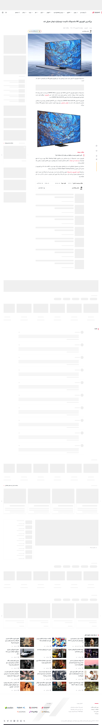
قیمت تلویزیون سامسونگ (73, 172)
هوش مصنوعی (64, 103)
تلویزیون (47, 95)
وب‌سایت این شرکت (74, 161)
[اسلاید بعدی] (2, 155)
